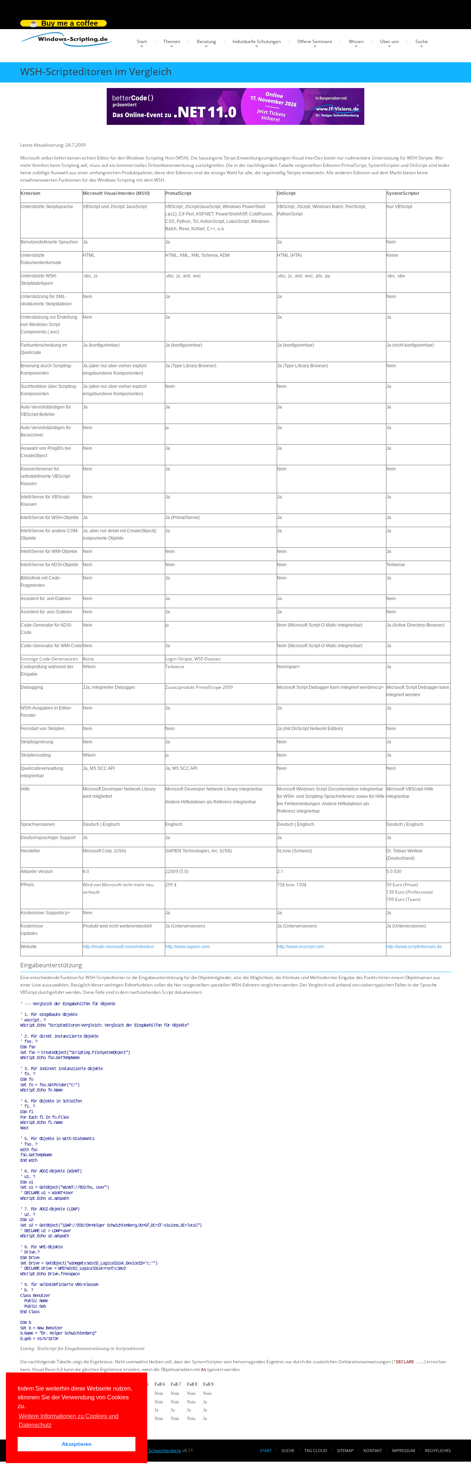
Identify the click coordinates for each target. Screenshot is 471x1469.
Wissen (356, 41)
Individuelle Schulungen (257, 41)
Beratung (206, 41)
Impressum (403, 1450)
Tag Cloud (315, 1450)
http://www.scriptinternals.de (414, 946)
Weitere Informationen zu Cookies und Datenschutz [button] (68, 1420)
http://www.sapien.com (187, 946)
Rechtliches (438, 1450)
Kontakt (373, 1450)
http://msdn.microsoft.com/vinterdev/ (118, 946)
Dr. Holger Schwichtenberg (153, 1450)
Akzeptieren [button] (77, 1444)
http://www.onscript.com (300, 946)
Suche (421, 41)
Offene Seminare (314, 41)
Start (142, 41)
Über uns (389, 41)
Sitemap (345, 1450)
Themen (171, 41)
